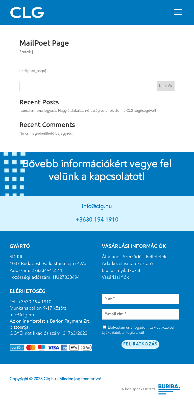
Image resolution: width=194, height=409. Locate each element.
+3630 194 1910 (97, 220)
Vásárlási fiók (115, 277)
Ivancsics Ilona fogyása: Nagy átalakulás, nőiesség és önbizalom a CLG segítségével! (87, 111)
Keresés (165, 86)
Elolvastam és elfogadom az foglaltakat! (138, 330)
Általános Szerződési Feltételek (134, 257)
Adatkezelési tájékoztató (127, 264)
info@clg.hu (97, 206)
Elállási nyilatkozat (121, 270)
